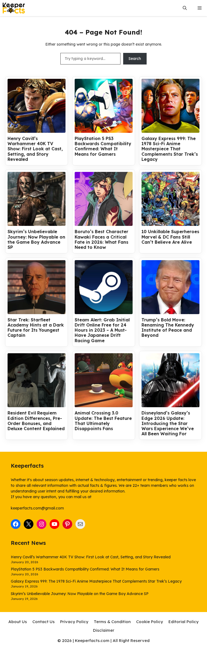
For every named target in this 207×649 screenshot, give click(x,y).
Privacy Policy (74, 621)
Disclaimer (103, 630)
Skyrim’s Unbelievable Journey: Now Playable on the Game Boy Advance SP (36, 239)
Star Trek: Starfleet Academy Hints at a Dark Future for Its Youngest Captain (36, 327)
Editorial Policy (183, 621)
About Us (17, 621)
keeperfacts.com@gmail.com (37, 508)
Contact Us (43, 621)
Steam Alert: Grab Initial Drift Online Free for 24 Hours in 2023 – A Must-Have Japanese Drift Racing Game (102, 330)
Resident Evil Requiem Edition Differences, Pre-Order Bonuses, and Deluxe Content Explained (36, 420)
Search (135, 58)
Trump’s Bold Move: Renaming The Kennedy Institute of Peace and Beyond (168, 327)
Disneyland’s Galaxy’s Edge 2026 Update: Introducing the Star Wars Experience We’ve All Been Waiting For (168, 423)
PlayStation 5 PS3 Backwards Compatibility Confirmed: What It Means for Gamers (103, 146)
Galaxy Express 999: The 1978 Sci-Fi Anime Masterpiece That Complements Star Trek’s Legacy (170, 149)
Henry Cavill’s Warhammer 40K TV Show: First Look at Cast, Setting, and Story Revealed (35, 149)
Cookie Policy (149, 621)
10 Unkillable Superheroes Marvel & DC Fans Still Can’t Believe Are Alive (170, 236)
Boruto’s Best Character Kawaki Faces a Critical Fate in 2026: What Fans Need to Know (101, 239)
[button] (184, 8)
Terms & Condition (112, 621)
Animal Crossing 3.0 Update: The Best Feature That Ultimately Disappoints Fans (103, 420)
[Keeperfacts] (14, 8)
